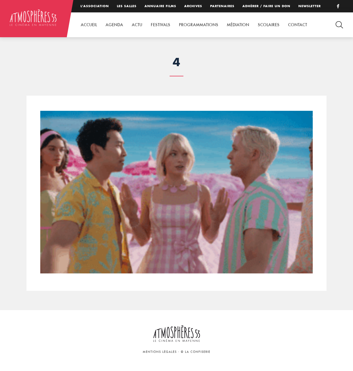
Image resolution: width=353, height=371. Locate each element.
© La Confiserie (195, 352)
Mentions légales (160, 352)
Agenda (114, 24)
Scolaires (269, 24)
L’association (95, 6)
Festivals (160, 24)
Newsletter (309, 6)
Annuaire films (160, 6)
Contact (297, 24)
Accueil (89, 24)
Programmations (198, 24)
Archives (193, 6)
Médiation (238, 24)
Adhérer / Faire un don (266, 6)
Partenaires (222, 6)
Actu (137, 24)
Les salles (127, 6)
